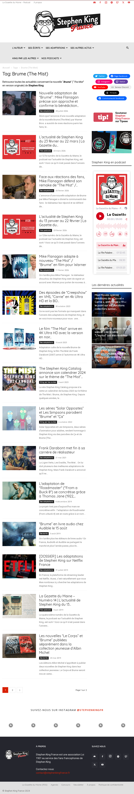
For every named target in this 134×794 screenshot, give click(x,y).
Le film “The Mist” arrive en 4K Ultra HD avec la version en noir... (61, 332)
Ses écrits (34, 47)
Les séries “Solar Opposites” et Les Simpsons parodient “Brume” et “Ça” (61, 412)
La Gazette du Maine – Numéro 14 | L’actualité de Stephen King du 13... (59, 600)
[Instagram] (106, 2)
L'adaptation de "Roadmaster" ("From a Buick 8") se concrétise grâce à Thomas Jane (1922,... (62, 489)
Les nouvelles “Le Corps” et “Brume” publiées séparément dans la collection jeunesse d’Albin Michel (61, 644)
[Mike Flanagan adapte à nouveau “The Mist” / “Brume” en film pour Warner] (19, 266)
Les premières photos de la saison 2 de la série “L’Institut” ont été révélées (111, 332)
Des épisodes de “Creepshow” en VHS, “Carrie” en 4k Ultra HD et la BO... (63, 296)
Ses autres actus (80, 47)
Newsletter (78, 784)
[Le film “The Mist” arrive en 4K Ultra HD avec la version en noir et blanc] (19, 339)
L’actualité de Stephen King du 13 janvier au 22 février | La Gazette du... (62, 220)
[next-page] (20, 690)
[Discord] (94, 2)
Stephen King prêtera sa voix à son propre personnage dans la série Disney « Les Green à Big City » (110, 353)
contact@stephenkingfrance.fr (53, 772)
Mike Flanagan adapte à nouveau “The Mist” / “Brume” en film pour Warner (62, 260)
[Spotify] (111, 2)
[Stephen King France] (67, 23)
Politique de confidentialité (111, 784)
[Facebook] (100, 2)
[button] (127, 48)
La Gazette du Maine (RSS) (34, 784)
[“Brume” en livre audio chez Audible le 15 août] (19, 534)
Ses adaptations (55, 47)
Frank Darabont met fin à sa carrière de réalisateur (62, 450)
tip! (103, 117)
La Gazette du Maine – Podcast (16, 2)
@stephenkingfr (90, 710)
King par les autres (24, 58)
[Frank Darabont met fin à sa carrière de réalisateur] (19, 458)
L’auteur (17, 47)
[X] (123, 2)
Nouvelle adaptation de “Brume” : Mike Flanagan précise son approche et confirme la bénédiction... (59, 99)
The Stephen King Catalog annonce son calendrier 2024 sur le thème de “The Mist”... (62, 372)
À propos (38, 2)
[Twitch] (117, 2)
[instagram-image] (11, 725)
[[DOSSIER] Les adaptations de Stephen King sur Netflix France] (19, 566)
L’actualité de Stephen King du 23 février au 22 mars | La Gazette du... (62, 141)
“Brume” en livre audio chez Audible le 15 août (61, 526)
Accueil (6, 68)
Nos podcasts (50, 58)
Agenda (54, 784)
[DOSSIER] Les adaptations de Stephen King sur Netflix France (61, 560)
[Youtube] (129, 2)
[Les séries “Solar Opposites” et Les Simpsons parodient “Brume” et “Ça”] (19, 418)
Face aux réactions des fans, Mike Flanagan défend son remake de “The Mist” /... (62, 181)
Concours (65, 784)
